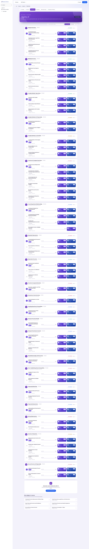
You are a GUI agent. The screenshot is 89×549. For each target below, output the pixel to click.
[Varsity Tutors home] (5, 1)
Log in (80, 2)
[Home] (16, 6)
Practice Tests (44, 9)
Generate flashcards (51, 490)
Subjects (19, 6)
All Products (23, 2)
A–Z (76, 24)
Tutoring (16, 2)
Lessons (28, 9)
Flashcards (33, 9)
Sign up (85, 2)
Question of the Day (52, 9)
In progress (72, 24)
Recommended (67, 24)
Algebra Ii (23, 6)
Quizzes (38, 9)
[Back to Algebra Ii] (15, 6)
